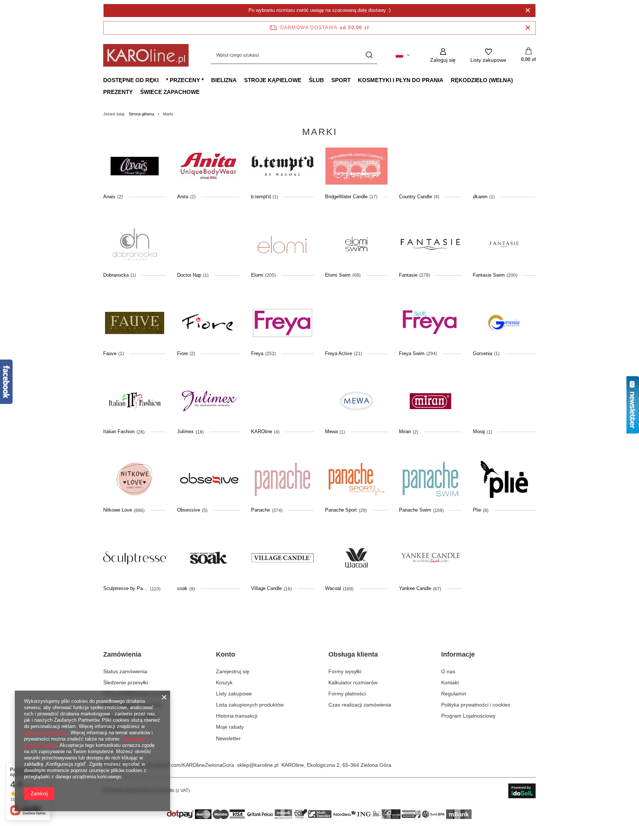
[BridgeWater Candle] (356, 166)
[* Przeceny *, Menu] (207, 80)
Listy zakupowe (234, 694)
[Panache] (282, 479)
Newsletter (228, 738)
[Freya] (282, 323)
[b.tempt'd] (282, 166)
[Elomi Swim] (356, 244)
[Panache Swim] (430, 479)
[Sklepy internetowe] (522, 790)
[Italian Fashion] (134, 401)
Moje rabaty (230, 727)
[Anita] (208, 166)
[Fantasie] (430, 244)
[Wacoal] (356, 558)
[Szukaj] (369, 55)
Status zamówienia (125, 671)
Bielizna (224, 80)
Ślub (316, 80)
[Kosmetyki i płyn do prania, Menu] (447, 80)
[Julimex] (208, 401)
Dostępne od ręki (131, 80)
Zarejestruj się (232, 671)
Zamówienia (122, 654)
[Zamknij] (528, 10)
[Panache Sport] (356, 479)
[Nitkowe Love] (134, 479)
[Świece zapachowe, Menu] (203, 92)
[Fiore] (208, 323)
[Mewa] (356, 401)
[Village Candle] (282, 558)
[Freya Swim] (430, 323)
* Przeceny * (185, 80)
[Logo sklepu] (146, 55)
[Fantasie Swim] (504, 244)
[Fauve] (134, 323)
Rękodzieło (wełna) (482, 80)
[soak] (208, 558)
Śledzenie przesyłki (125, 682)
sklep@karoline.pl (257, 765)
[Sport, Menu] (354, 80)
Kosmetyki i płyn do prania (400, 80)
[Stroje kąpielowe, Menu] (305, 80)
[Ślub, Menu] (327, 80)
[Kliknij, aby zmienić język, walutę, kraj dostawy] (403, 55)
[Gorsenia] (504, 323)
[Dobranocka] (134, 244)
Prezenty (118, 92)
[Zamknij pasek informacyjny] (528, 28)
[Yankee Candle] (430, 558)
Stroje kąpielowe (272, 80)
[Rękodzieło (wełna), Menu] (516, 80)
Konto (225, 654)
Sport (341, 80)
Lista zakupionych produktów (250, 705)
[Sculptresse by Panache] (134, 558)
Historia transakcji (236, 716)
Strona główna (141, 114)
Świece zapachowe (170, 92)
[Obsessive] (208, 479)
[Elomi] (282, 244)
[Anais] (134, 166)
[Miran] (430, 401)
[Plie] (504, 479)
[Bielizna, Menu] (240, 80)
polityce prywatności (46, 732)
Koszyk (224, 682)
